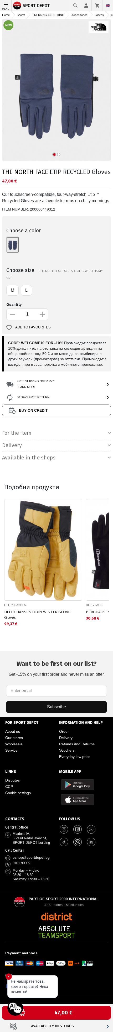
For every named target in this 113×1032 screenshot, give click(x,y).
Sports (21, 15)
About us (12, 731)
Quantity (14, 304)
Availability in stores (52, 1026)
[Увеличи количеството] (42, 314)
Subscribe (56, 707)
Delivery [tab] (12, 445)
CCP (9, 786)
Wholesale (14, 744)
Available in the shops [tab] (28, 457)
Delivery (66, 738)
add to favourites (33, 327)
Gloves (99, 15)
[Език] (107, 5)
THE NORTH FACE (25, 172)
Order (64, 731)
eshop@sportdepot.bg (31, 857)
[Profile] (86, 5)
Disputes (12, 780)
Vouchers (67, 750)
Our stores (14, 738)
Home (6, 15)
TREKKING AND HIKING (48, 15)
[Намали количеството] (12, 314)
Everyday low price (74, 757)
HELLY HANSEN (15, 605)
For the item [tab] (17, 433)
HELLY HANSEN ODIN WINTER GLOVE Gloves (37, 614)
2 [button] (59, 154)
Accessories (79, 15)
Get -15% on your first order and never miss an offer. (57, 668)
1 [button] (54, 154)
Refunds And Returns (77, 744)
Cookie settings (18, 793)
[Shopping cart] (97, 5)
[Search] (75, 5)
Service (11, 750)
